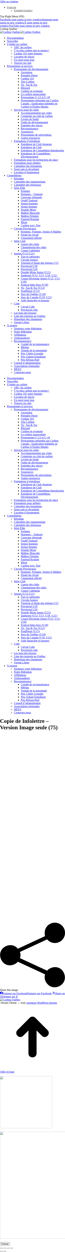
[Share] (4, 1248)
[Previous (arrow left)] (1, 1251)
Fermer (4, 1244)
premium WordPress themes (42, 1002)
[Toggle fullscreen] (8, 1248)
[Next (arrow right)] (4, 1251)
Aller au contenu (9, 1)
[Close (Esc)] (1, 1248)
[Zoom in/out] (11, 1248)
